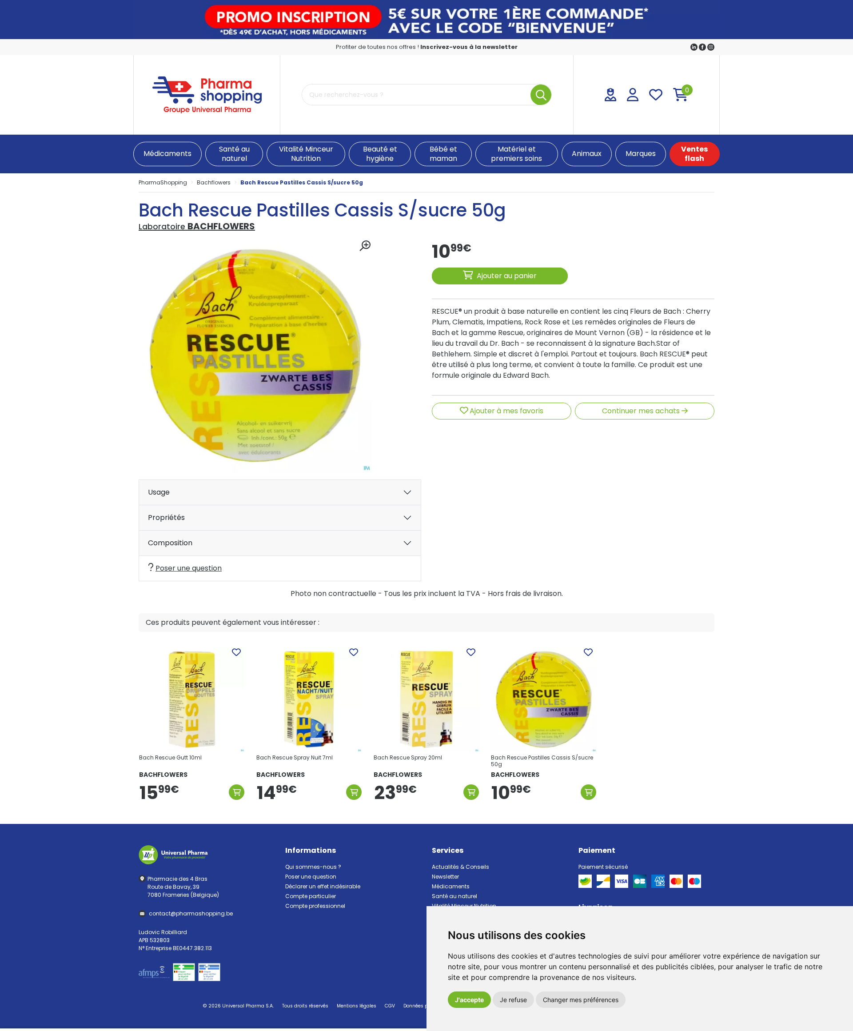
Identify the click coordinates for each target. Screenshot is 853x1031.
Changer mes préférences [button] (580, 999)
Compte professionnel (315, 906)
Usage (159, 492)
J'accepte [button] (469, 999)
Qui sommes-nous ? (313, 867)
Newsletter (445, 876)
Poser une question (188, 568)
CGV (390, 1006)
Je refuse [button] (513, 999)
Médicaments (451, 886)
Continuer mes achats (642, 411)
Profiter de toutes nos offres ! (427, 47)
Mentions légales (356, 1006)
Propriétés (166, 517)
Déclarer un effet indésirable (322, 886)
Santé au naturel (454, 896)
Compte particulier (310, 896)
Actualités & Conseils (460, 867)
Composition (170, 543)
